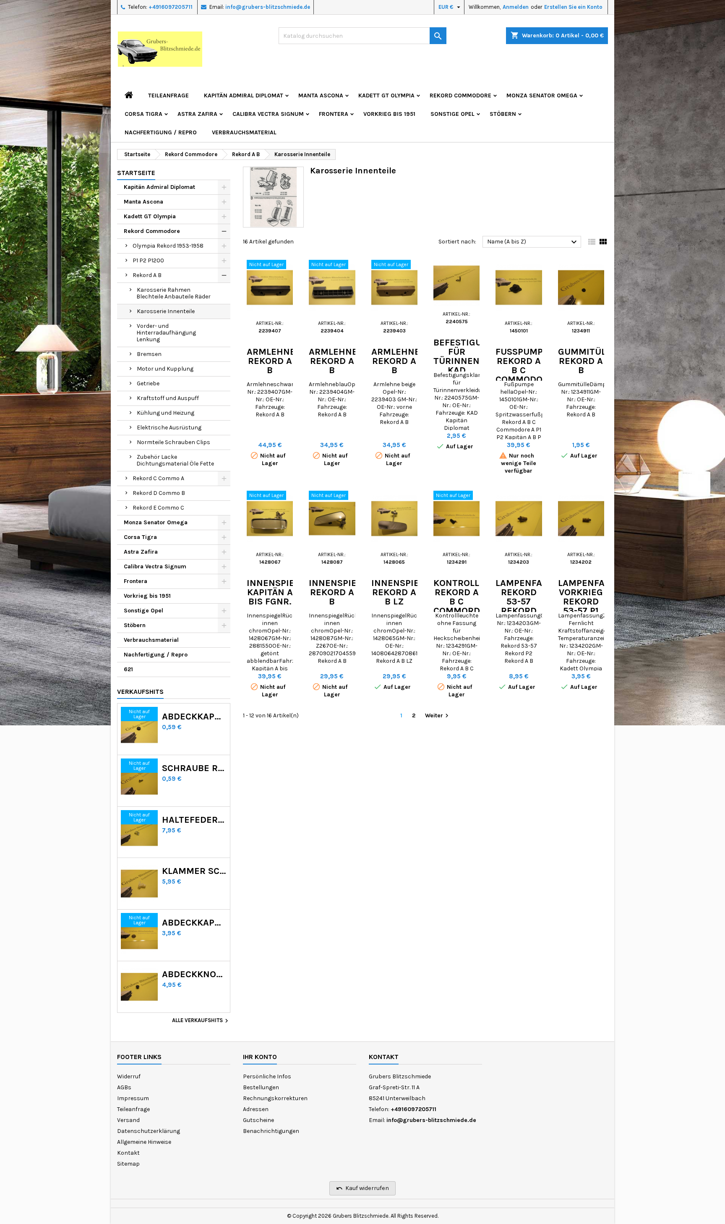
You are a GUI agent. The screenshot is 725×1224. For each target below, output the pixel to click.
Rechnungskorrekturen (275, 1098)
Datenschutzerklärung (148, 1131)
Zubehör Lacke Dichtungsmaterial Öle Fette (175, 460)
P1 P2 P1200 (148, 260)
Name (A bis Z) (533, 242)
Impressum (133, 1098)
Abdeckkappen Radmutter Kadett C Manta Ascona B (194, 716)
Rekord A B (147, 275)
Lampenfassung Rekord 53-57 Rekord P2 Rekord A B (534, 611)
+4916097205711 (171, 7)
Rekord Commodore (460, 95)
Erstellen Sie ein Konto (573, 7)
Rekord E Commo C (158, 507)
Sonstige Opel (452, 114)
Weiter (438, 716)
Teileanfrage (168, 95)
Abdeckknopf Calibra (194, 974)
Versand (128, 1120)
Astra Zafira (197, 114)
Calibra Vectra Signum (268, 114)
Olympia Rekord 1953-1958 (168, 245)
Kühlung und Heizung (165, 412)
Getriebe (148, 383)
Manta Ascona (320, 95)
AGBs (124, 1087)
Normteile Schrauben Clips (173, 442)
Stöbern (503, 114)
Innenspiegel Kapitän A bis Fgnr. (279, 592)
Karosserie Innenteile (166, 311)
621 (128, 669)
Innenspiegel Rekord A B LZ (403, 592)
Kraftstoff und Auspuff (168, 398)
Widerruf (129, 1076)
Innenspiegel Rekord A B (341, 592)
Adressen (256, 1109)
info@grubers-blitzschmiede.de (267, 7)
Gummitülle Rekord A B (587, 361)
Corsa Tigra (143, 114)
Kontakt (128, 1152)
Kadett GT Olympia (386, 95)
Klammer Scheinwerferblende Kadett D (194, 871)
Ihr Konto (260, 1057)
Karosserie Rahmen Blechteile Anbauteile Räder (173, 293)
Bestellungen (261, 1087)
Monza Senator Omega (541, 95)
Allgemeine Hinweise (144, 1142)
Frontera (333, 114)
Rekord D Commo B (159, 493)
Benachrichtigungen (271, 1131)
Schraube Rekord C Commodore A (194, 768)
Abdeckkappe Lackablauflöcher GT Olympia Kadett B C (194, 922)
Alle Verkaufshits (201, 1021)
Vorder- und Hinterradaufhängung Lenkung (166, 332)
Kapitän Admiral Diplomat (243, 95)
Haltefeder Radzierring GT (194, 819)
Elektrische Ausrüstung (169, 427)
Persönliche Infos (267, 1076)
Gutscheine (258, 1120)
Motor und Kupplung (165, 368)
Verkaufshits (140, 692)
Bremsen (149, 354)
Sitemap (128, 1163)
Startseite (136, 173)
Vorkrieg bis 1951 (389, 114)
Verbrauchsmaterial (244, 132)
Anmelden (516, 7)
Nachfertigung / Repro (161, 132)
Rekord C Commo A (158, 478)
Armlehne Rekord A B (271, 361)
